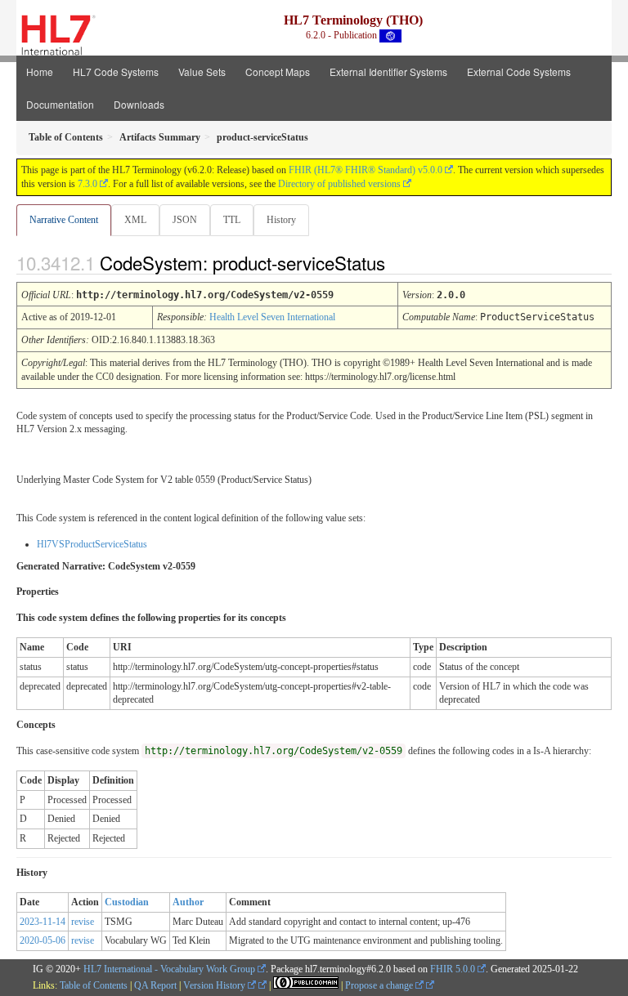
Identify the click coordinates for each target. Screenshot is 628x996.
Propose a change (380, 985)
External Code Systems (519, 71)
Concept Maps (277, 71)
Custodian (127, 902)
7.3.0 (87, 184)
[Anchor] (399, 262)
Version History (215, 985)
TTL (231, 220)
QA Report (155, 985)
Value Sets (202, 71)
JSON (185, 220)
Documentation (60, 104)
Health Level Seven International (272, 317)
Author (188, 902)
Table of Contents (94, 985)
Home (39, 71)
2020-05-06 (42, 940)
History (281, 220)
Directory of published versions (339, 184)
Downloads (139, 104)
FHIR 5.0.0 (452, 969)
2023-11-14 (42, 921)
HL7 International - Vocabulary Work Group (169, 969)
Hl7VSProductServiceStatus (92, 544)
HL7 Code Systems (116, 71)
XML (135, 220)
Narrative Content (63, 220)
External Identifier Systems (388, 71)
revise (82, 921)
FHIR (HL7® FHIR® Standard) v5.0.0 (365, 170)
